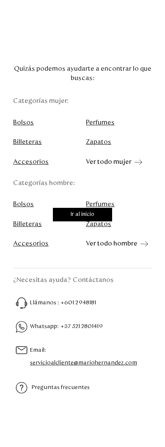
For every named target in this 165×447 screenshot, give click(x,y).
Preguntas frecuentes (61, 387)
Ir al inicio (82, 214)
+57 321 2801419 (81, 326)
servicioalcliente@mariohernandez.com (83, 363)
